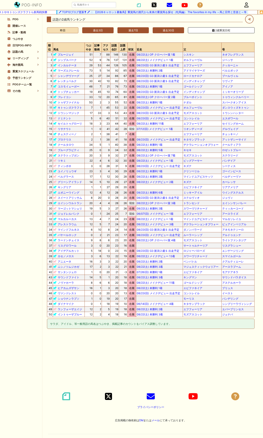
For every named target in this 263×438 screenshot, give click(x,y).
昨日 (62, 30)
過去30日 (168, 30)
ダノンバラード (192, 229)
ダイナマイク (66, 303)
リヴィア (227, 81)
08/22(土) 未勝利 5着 (150, 150)
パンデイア (229, 160)
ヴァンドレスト (67, 293)
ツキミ (62, 160)
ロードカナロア (192, 75)
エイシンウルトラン (70, 203)
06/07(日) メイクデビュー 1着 (155, 213)
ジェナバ (227, 314)
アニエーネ (64, 261)
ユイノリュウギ (67, 171)
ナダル (187, 102)
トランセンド (191, 203)
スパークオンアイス (234, 102)
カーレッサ (229, 182)
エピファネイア (192, 187)
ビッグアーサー (192, 160)
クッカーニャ (230, 65)
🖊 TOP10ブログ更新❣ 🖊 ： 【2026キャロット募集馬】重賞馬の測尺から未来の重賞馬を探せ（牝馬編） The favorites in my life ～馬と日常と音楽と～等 (149, 12)
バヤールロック (67, 235)
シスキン (188, 54)
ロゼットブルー (231, 150)
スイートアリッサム (70, 197)
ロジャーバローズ (194, 250)
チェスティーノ (67, 134)
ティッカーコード (233, 208)
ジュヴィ (227, 197)
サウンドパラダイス (234, 277)
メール (156, 420)
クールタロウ (66, 144)
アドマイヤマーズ (194, 70)
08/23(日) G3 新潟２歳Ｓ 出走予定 (158, 65)
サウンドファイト (68, 277)
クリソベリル (191, 171)
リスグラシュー (231, 245)
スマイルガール (231, 256)
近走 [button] (139, 49)
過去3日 (98, 30)
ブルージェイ (66, 54)
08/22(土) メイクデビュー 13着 (156, 256)
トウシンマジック (68, 113)
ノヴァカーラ (66, 282)
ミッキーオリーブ (233, 91)
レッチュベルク (67, 81)
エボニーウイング (68, 192)
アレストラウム (67, 224)
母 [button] (223, 49)
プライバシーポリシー (150, 407)
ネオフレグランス (233, 54)
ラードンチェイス (68, 240)
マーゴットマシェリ (70, 208)
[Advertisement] (151, 361)
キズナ (187, 166)
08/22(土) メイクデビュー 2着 (155, 182)
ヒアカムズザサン (68, 288)
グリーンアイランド (70, 182)
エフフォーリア (192, 65)
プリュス (227, 288)
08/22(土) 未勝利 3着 (150, 266)
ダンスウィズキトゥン (235, 107)
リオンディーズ (192, 128)
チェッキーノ (230, 134)
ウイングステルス (233, 192)
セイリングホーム (233, 123)
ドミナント (64, 118)
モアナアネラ (230, 272)
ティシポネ (64, 166)
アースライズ (230, 213)
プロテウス (64, 139)
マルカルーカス (67, 219)
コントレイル (191, 118)
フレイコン (64, 97)
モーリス (188, 298)
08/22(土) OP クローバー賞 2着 (156, 97)
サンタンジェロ (67, 272)
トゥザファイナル (68, 102)
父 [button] (184, 49)
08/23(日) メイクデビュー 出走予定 (158, 107)
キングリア (64, 187)
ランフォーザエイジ (70, 309)
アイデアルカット (68, 250)
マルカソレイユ (231, 219)
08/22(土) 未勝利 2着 (150, 70)
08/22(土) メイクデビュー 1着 (155, 60)
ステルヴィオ (191, 197)
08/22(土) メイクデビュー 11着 (156, 282)
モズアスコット (192, 113)
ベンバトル (190, 261)
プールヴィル (230, 75)
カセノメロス (66, 256)
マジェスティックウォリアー (201, 266)
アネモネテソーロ (233, 229)
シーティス (229, 166)
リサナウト (64, 128)
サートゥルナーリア (195, 245)
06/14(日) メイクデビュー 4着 (155, 303)
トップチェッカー (68, 91)
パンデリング (230, 298)
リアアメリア (230, 187)
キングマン (190, 277)
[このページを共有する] (249, 19)
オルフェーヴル (192, 60)
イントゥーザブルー (70, 314)
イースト (227, 293)
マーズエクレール (68, 70)
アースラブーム (231, 266)
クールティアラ (231, 144)
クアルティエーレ (233, 261)
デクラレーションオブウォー (201, 144)
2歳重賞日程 (222, 30)
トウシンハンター (233, 113)
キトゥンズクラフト (70, 107)
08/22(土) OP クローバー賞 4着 (156, 240)
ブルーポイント (192, 97)
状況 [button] (131, 49)
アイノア (227, 86)
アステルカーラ (231, 282)
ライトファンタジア (234, 240)
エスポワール (230, 118)
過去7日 (133, 30)
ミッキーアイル (192, 192)
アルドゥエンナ (231, 235)
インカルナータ (67, 65)
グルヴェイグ (230, 128)
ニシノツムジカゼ (68, 266)
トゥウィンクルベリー (235, 97)
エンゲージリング (233, 250)
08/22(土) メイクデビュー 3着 (155, 224)
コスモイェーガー (68, 86)
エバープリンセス (233, 309)
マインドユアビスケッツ (198, 176)
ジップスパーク (67, 60)
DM (141, 420)
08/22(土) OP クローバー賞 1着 (156, 54)
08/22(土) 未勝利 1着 (149, 86)
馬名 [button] (56, 49)
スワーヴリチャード (195, 208)
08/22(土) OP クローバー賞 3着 (156, 203)
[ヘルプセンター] (200, 5)
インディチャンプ (194, 81)
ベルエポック (230, 70)
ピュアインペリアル (234, 224)
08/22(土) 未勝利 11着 (150, 123)
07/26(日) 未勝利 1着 (149, 272)
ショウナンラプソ (68, 298)
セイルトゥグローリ (70, 123)
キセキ (187, 150)
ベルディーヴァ (231, 176)
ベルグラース (66, 176)
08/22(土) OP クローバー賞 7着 (156, 155)
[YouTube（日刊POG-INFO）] (185, 5)
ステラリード (230, 155)
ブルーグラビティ (68, 150)
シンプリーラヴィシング (237, 303)
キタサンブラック (194, 139)
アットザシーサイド (234, 139)
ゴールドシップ (192, 86)
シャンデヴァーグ (68, 75)
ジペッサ (227, 60)
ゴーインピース (231, 171)
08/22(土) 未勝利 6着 (150, 192)
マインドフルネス (68, 229)
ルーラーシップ (192, 235)
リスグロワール (67, 245)
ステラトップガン (68, 155)
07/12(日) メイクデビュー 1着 (155, 128)
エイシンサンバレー (234, 203)
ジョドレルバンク (68, 213)
